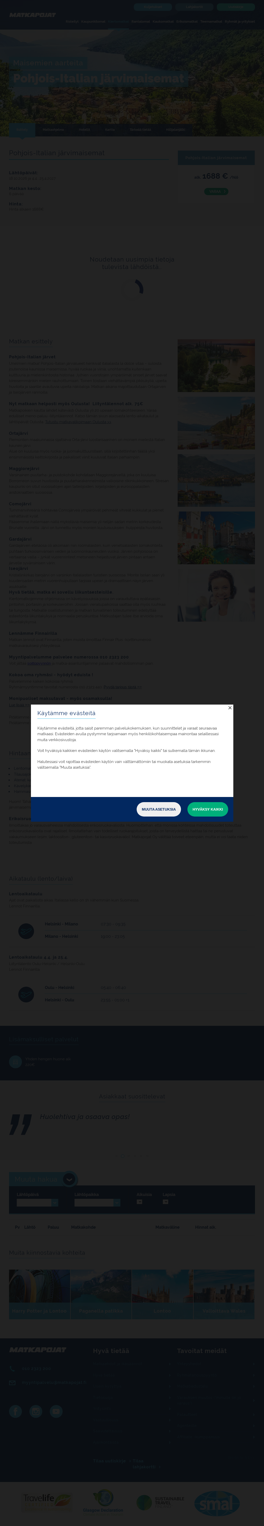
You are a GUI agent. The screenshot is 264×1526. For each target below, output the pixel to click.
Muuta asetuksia (159, 809)
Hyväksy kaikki (208, 809)
